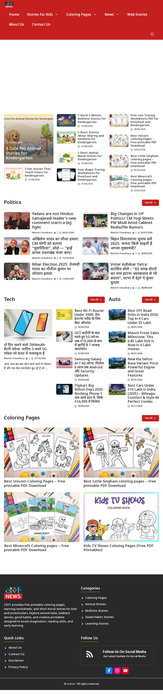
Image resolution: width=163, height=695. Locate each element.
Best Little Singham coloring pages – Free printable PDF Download (145, 161)
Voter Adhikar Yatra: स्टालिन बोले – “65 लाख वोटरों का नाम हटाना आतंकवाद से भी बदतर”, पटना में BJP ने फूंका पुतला (134, 273)
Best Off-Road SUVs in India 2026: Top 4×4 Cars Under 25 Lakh (143, 317)
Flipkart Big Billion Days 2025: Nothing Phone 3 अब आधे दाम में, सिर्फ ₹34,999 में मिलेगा (89, 394)
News (109, 15)
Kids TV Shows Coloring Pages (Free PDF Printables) (118, 548)
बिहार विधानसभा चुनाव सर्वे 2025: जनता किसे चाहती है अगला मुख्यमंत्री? (131, 244)
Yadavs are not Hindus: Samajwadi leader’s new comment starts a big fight (54, 221)
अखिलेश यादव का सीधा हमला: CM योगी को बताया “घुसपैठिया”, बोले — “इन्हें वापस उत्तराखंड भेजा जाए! (55, 246)
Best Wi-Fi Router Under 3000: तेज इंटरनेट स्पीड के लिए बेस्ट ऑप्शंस (89, 317)
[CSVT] (9, 5)
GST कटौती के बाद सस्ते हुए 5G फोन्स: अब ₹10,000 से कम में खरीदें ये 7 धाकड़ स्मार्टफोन (88, 341)
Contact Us (41, 25)
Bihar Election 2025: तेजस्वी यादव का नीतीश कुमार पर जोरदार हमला (56, 269)
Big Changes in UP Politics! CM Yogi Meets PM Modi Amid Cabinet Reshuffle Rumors (132, 221)
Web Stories (137, 15)
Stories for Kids (40, 15)
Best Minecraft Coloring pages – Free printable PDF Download (143, 181)
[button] (152, 35)
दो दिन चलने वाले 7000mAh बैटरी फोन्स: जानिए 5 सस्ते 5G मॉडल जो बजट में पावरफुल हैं (25, 349)
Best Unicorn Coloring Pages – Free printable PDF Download (143, 141)
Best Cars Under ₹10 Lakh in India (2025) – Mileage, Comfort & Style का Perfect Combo (143, 394)
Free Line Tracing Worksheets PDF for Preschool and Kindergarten (144, 120)
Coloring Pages (78, 15)
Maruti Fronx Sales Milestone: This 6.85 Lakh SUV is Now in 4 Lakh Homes (143, 341)
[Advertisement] (81, 80)
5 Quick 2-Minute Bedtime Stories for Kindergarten (92, 119)
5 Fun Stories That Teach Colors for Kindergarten (38, 172)
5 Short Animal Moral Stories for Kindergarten (90, 156)
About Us (16, 25)
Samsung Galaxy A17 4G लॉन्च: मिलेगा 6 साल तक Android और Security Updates (89, 367)
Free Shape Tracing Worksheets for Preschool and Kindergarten (91, 175)
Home (14, 15)
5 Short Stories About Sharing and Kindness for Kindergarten (91, 137)
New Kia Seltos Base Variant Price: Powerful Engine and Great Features (143, 367)
